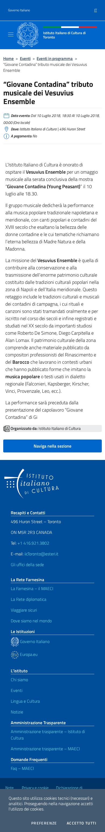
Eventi (25, 58)
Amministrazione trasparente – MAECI (45, 748)
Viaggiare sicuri (24, 610)
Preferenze (44, 823)
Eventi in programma (55, 58)
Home (8, 58)
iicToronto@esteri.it (41, 554)
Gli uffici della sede (27, 564)
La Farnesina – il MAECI (32, 588)
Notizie (17, 712)
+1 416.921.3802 (33, 543)
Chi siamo (19, 679)
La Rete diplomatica (28, 599)
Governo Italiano (19, 10)
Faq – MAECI (22, 768)
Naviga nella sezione (52, 446)
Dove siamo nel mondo (31, 620)
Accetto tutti (81, 823)
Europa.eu (28, 654)
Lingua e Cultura (25, 701)
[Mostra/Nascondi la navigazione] (11, 34)
